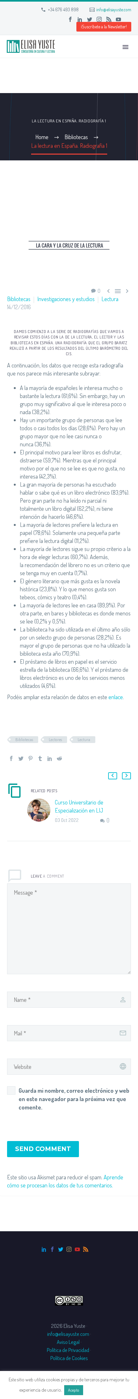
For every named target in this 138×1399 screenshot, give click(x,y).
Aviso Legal (68, 1341)
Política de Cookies (69, 1358)
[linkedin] (44, 1249)
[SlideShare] (128, 19)
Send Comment (43, 1149)
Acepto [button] (73, 1390)
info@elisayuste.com (113, 9)
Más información (101, 1390)
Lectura (109, 298)
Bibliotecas (18, 298)
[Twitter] (89, 19)
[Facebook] (70, 19)
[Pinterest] (30, 758)
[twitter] (60, 1249)
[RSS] (109, 19)
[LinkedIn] (80, 19)
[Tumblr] (40, 758)
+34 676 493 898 (63, 9)
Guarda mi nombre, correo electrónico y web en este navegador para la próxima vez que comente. (74, 1099)
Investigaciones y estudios (66, 298)
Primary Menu (125, 47)
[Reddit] (59, 758)
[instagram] (69, 1249)
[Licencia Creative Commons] (69, 1300)
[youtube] (77, 1249)
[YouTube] (118, 19)
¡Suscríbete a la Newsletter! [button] (104, 26)
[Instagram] (99, 19)
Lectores (55, 739)
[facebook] (52, 1249)
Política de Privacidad (68, 1350)
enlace (115, 696)
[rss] (85, 1249)
